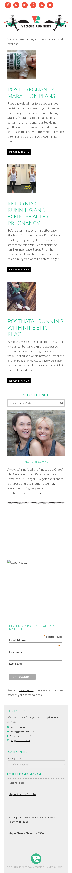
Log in (61, 867)
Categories (14, 758)
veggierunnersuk (20, 740)
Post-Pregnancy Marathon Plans (31, 92)
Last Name (15, 663)
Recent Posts (16, 782)
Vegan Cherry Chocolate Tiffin (26, 833)
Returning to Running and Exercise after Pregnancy (28, 213)
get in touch (53, 717)
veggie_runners (20, 727)
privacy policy (26, 690)
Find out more (35, 493)
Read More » (19, 151)
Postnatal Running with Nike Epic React (35, 327)
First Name (16, 652)
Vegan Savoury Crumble (22, 794)
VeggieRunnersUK (20, 735)
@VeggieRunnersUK (23, 731)
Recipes (13, 805)
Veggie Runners (36, 21)
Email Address (34, 640)
